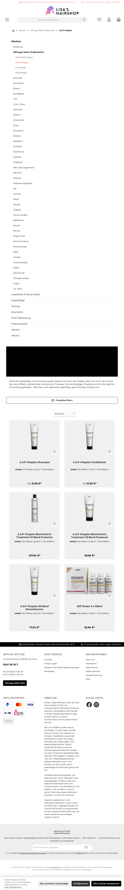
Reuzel (16, 225)
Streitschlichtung (94, 675)
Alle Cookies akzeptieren (106, 883)
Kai (14, 188)
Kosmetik (17, 312)
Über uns (90, 659)
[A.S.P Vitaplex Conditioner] (89, 439)
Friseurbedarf (19, 323)
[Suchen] (84, 20)
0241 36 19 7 (10, 664)
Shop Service (53, 654)
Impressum (91, 663)
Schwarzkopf (20, 246)
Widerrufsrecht (93, 671)
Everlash (17, 146)
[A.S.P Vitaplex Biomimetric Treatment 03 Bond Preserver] (89, 511)
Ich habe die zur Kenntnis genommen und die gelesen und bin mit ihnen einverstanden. (63, 853)
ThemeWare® (86, 870)
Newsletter (49, 671)
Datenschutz (92, 667)
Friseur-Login (50, 663)
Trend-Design (20, 262)
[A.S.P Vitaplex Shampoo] (34, 439)
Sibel (15, 252)
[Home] (13, 30)
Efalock (17, 136)
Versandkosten (55, 867)
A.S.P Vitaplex (22, 62)
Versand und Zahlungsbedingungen (62, 667)
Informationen (96, 654)
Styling (15, 306)
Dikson (17, 114)
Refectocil (18, 220)
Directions (18, 120)
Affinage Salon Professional (28, 52)
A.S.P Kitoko (21, 73)
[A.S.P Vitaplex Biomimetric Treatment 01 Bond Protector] (34, 511)
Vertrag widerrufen (15, 683)
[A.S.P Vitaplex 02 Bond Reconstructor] (34, 583)
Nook (16, 199)
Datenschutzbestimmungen (33, 853)
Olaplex (17, 209)
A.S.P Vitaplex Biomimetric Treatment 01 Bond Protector (34, 536)
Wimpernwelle (21, 278)
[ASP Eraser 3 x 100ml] (89, 583)
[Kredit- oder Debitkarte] (24, 704)
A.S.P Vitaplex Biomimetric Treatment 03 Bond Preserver (89, 536)
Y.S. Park (17, 288)
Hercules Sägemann (23, 167)
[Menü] (7, 20)
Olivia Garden (20, 215)
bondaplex (18, 93)
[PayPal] (8, 704)
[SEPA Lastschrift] (8, 713)
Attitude (17, 78)
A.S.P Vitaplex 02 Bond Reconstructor (34, 608)
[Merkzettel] (99, 20)
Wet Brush (18, 273)
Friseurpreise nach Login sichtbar (102, 2)
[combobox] (49, 20)
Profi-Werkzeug (20, 318)
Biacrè (16, 88)
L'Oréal (17, 194)
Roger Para (19, 236)
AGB (88, 679)
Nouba (16, 204)
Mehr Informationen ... (13, 887)
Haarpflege (18, 300)
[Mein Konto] (109, 20)
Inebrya (17, 178)
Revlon (16, 230)
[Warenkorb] (118, 20)
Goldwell (17, 162)
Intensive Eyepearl (22, 183)
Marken (16, 41)
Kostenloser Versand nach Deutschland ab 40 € (48, 2)
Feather (17, 157)
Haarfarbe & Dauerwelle (25, 294)
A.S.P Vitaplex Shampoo (35, 462)
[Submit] (86, 848)
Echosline (18, 130)
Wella (16, 267)
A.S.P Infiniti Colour (24, 57)
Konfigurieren (80, 883)
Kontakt (48, 659)
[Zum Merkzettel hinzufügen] (54, 452)
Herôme (17, 172)
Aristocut (18, 46)
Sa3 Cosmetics (21, 241)
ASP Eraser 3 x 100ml (89, 606)
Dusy (16, 125)
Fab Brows (18, 151)
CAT (15, 99)
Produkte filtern (64, 400)
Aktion (15, 335)
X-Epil (16, 283)
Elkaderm (18, 141)
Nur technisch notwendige (54, 883)
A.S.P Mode (20, 67)
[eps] (19, 713)
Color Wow (19, 104)
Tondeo (17, 257)
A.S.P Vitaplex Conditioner (89, 462)
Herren (15, 329)
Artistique (18, 83)
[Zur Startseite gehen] (62, 10)
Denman (17, 109)
